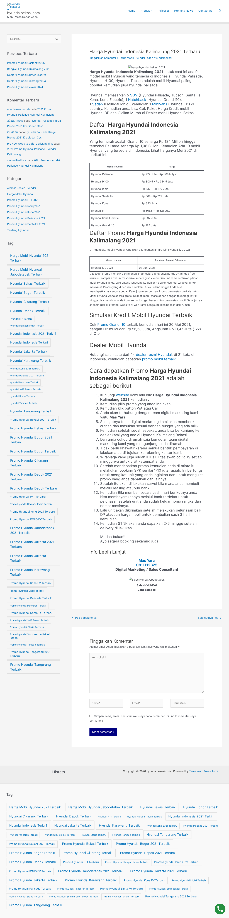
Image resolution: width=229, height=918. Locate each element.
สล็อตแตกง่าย (15, 120)
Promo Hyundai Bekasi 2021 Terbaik (33, 419)
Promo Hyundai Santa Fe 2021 (26, 224)
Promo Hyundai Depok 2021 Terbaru (31, 477)
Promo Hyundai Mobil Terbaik (27, 590)
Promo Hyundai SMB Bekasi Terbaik (29, 620)
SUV (134, 95)
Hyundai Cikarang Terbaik (29, 302)
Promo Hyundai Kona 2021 (23, 212)
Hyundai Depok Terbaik (27, 311)
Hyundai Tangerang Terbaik (31, 411)
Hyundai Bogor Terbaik (27, 292)
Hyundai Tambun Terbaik (23, 403)
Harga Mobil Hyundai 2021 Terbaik (30, 258)
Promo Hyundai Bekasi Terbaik (33, 428)
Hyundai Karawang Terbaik (30, 360)
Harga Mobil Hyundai (20, 194)
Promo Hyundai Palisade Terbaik (31, 598)
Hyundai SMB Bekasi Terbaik (25, 389)
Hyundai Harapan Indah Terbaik (26, 325)
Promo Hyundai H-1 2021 (23, 200)
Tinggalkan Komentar (102, 58)
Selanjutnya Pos (209, 617)
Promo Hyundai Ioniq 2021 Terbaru (32, 511)
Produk (145, 10)
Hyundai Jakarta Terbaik (28, 351)
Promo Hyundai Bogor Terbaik (33, 451)
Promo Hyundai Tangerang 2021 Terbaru (30, 654)
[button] (220, 11)
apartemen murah (18, 109)
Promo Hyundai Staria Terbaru (26, 627)
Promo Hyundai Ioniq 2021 (23, 206)
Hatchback (137, 100)
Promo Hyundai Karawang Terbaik (30, 572)
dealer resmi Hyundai (154, 354)
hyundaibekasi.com (23, 13)
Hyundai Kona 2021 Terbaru (24, 368)
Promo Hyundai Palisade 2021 (26, 218)
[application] (151, 11)
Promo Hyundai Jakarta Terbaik (28, 558)
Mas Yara (147, 560)
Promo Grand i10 (111, 324)
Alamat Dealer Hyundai (21, 188)
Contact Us (205, 10)
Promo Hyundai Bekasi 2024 (25, 87)
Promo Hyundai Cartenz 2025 (26, 63)
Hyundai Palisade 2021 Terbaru (26, 375)
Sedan (97, 104)
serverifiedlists (16, 160)
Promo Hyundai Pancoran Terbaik (27, 605)
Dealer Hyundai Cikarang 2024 (26, 81)
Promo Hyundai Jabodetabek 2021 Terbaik (32, 530)
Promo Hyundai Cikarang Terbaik (29, 463)
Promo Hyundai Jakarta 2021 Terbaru (32, 544)
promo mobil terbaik (159, 359)
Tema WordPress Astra (203, 771)
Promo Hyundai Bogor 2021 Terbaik (31, 439)
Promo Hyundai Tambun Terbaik (27, 644)
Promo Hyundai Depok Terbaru (33, 488)
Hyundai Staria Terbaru (22, 396)
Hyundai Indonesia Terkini (29, 342)
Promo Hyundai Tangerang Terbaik (30, 667)
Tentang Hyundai (18, 230)
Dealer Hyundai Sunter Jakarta (26, 75)
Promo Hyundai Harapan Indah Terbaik (30, 504)
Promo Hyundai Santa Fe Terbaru (31, 613)
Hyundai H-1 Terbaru (21, 318)
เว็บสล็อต (12, 132)
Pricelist (164, 10)
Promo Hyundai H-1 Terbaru (28, 496)
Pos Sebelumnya (84, 617)
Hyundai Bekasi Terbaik (27, 283)
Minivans (159, 104)
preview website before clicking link (30, 143)
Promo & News (183, 10)
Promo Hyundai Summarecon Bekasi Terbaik (29, 636)
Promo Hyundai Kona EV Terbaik (30, 583)
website (123, 395)
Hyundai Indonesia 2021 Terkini (33, 333)
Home (131, 10)
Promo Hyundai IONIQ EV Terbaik (31, 519)
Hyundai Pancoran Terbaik (23, 382)
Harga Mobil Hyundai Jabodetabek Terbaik (26, 272)
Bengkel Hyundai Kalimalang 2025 (28, 69)
